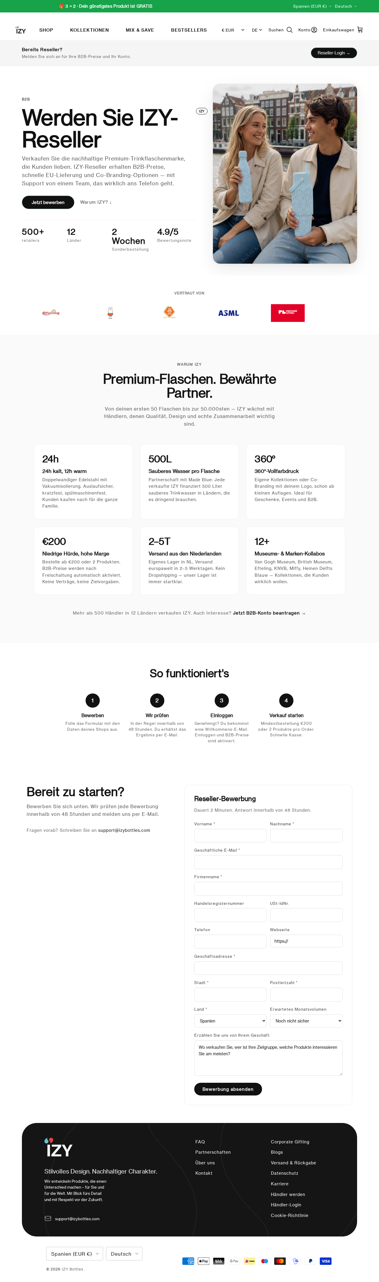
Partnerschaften (213, 1152)
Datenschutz (284, 1173)
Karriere (280, 1183)
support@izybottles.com (124, 830)
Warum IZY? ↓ (96, 202)
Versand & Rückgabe (293, 1162)
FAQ (200, 1141)
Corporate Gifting (290, 1141)
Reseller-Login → (334, 52)
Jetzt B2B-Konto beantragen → (269, 612)
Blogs (277, 1152)
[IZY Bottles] (20, 29)
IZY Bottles (73, 1269)
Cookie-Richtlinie (290, 1215)
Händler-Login (286, 1204)
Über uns (205, 1162)
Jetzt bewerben (48, 202)
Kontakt (204, 1173)
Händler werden (288, 1194)
